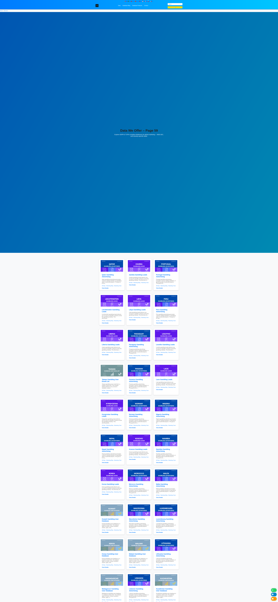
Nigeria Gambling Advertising (162, 415)
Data (119, 5)
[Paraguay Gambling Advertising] (139, 341)
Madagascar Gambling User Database (110, 590)
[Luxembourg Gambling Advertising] (166, 516)
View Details (105, 288)
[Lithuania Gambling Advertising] (166, 551)
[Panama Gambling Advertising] (139, 376)
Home (1, 10)
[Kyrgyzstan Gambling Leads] (112, 411)
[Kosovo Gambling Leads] (139, 446)
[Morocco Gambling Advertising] (139, 481)
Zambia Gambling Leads (138, 275)
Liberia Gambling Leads (111, 344)
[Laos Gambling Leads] (166, 376)
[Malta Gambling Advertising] (166, 481)
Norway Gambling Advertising (135, 415)
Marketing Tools (117, 285)
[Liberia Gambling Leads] (112, 341)
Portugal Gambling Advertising (163, 276)
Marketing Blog (109, 285)
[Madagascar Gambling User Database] (112, 586)
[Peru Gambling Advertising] (166, 307)
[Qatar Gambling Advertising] (112, 272)
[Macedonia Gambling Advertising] (139, 516)
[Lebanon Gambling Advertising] (139, 586)
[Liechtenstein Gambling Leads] (112, 307)
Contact (146, 5)
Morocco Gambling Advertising (136, 485)
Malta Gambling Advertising (162, 485)
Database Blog (126, 5)
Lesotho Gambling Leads (165, 344)
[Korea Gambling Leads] (112, 481)
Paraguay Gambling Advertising (136, 345)
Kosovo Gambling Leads (138, 449)
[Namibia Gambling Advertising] (166, 446)
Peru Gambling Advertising (161, 310)
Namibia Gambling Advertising (163, 450)
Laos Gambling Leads (164, 379)
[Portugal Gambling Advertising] (166, 272)
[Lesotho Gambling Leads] (166, 341)
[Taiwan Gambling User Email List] (112, 376)
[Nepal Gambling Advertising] (112, 446)
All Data (103, 285)
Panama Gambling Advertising (136, 380)
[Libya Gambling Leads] (139, 307)
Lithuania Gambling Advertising (163, 555)
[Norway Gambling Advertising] (139, 411)
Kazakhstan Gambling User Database (164, 590)
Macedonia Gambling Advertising (137, 520)
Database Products (137, 5)
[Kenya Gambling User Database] (112, 551)
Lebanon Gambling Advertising (136, 590)
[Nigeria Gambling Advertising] (166, 411)
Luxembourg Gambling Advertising (164, 520)
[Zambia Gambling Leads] (139, 272)
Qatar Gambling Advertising (108, 276)
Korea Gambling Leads (110, 484)
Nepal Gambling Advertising (108, 450)
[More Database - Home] (97, 5)
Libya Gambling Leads (137, 310)
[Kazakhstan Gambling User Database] (166, 586)
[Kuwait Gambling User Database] (112, 516)
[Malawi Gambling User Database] (139, 551)
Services (6, 10)
